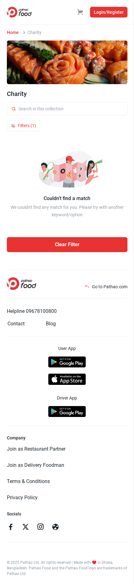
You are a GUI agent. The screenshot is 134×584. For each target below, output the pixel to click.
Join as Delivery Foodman (35, 465)
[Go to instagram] (40, 527)
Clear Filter (67, 244)
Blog (51, 324)
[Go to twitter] (25, 527)
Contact (16, 324)
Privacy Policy (22, 497)
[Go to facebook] (10, 527)
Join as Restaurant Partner (36, 449)
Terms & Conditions (28, 481)
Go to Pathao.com (109, 286)
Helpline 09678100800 (32, 311)
